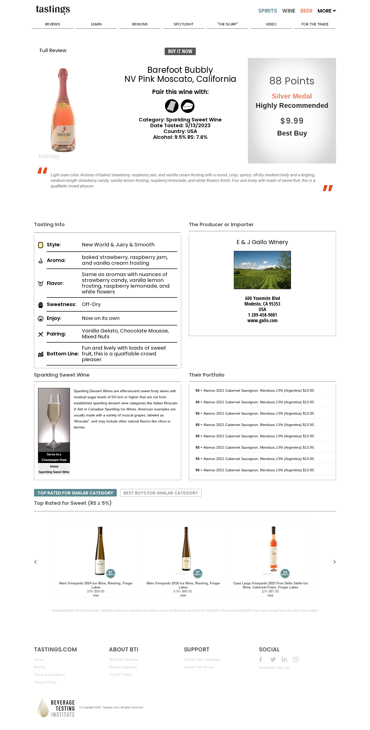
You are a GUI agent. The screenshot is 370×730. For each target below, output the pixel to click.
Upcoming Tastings (298, 659)
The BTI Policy (120, 675)
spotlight (184, 24)
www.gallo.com (262, 320)
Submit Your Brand (199, 667)
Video (271, 24)
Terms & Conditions (49, 675)
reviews (52, 24)
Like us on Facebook (264, 659)
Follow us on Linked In (287, 659)
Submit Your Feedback (202, 659)
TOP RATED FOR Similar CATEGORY (75, 493)
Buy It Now (180, 51)
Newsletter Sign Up (274, 668)
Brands (39, 667)
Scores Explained (123, 667)
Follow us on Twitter (276, 659)
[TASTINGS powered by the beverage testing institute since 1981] (53, 12)
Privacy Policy (45, 682)
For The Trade (315, 24)
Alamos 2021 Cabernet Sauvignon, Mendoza (243, 390)
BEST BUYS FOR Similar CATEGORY (161, 493)
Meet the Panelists (123, 659)
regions (140, 24)
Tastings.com (110, 707)
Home (39, 659)
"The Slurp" (227, 24)
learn (96, 24)
